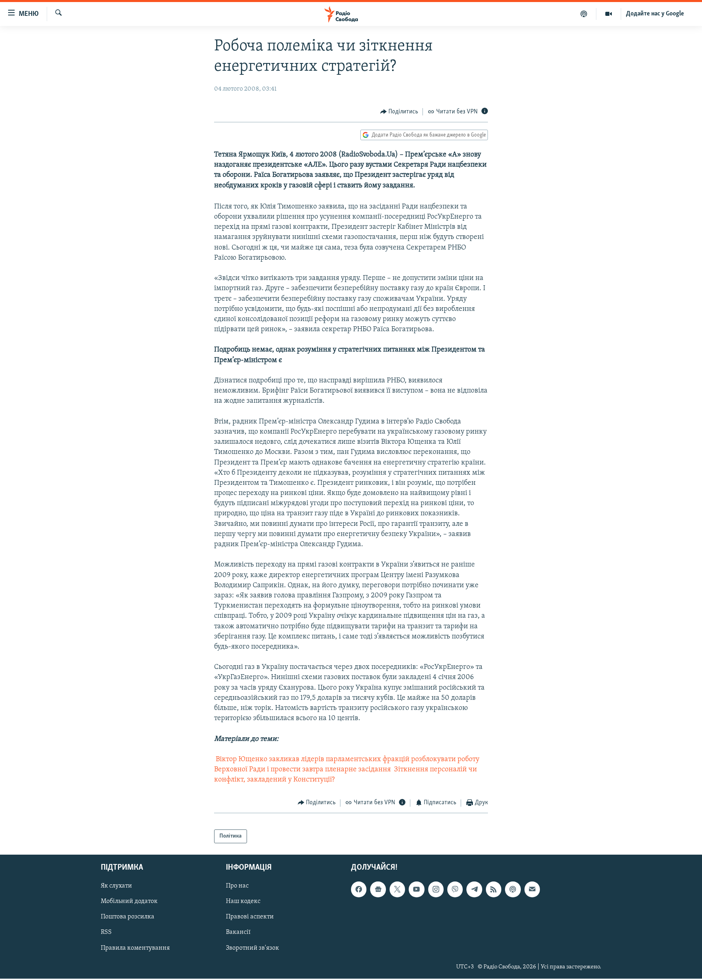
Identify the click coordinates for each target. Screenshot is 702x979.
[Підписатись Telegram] (474, 889)
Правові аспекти (250, 917)
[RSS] (493, 889)
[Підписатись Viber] (455, 889)
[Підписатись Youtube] (416, 889)
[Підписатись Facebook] (358, 889)
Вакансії (238, 932)
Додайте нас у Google (655, 14)
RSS (106, 932)
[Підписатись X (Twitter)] (397, 889)
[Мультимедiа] (608, 14)
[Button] (399, 111)
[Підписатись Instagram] (436, 889)
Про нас (237, 886)
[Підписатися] (532, 889)
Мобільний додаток (129, 902)
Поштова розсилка (127, 917)
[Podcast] (512, 889)
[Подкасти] (584, 14)
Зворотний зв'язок (252, 948)
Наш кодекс (243, 902)
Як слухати (116, 886)
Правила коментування (135, 948)
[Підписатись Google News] (378, 889)
